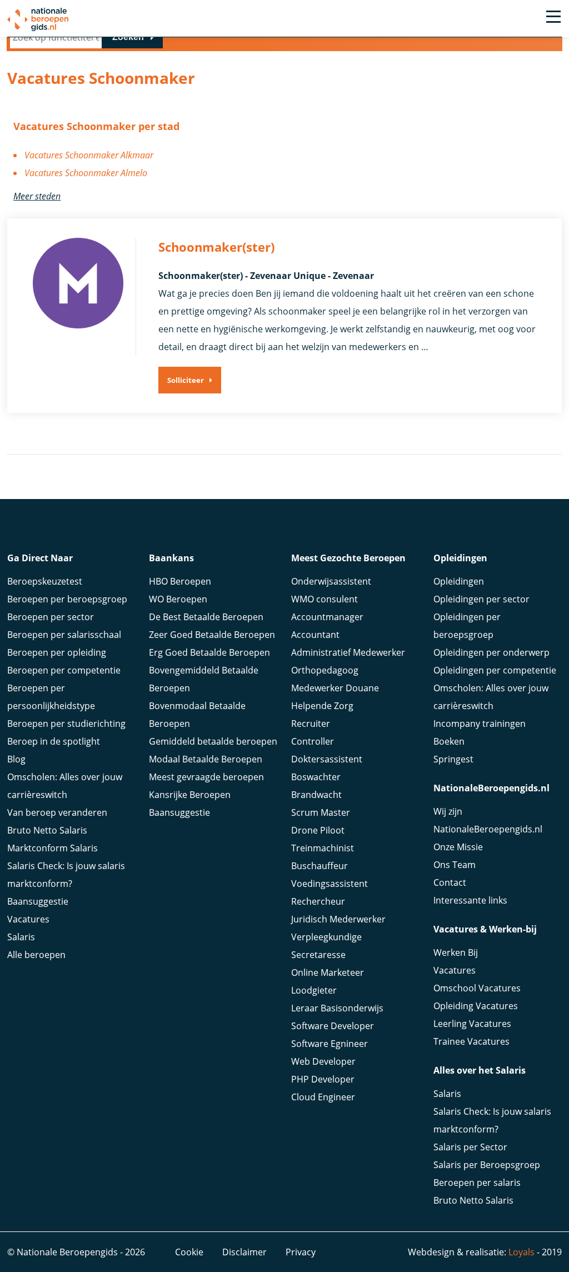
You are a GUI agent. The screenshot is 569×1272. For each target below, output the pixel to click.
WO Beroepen (178, 599)
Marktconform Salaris (52, 848)
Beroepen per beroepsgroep (67, 599)
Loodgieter (314, 990)
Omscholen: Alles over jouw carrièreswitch (64, 786)
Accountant (315, 634)
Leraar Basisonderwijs (337, 1008)
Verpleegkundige (326, 937)
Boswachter (316, 777)
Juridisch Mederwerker (338, 919)
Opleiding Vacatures (475, 1006)
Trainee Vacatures (471, 1041)
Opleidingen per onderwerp (491, 652)
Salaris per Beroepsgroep (486, 1165)
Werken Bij (455, 952)
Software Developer (332, 1026)
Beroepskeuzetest (44, 581)
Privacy (301, 1252)
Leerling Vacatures (472, 1023)
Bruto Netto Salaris (47, 830)
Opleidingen (458, 581)
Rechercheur (318, 901)
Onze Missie (458, 847)
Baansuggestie (37, 901)
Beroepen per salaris (477, 1182)
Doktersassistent (326, 759)
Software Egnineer (329, 1043)
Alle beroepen (36, 955)
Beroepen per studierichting (66, 723)
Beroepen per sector (50, 617)
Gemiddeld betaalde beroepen (213, 741)
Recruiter (310, 723)
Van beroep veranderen (57, 812)
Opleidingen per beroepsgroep (467, 626)
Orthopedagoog (324, 670)
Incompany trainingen (479, 723)
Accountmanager (327, 617)
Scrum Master (320, 812)
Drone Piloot (318, 830)
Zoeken (128, 37)
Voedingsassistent (329, 883)
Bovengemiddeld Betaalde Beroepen (203, 679)
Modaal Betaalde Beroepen (205, 759)
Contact (449, 882)
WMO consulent (324, 599)
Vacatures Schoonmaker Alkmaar (88, 155)
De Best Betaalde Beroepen (206, 617)
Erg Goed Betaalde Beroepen (209, 652)
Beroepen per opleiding (56, 652)
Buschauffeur (319, 866)
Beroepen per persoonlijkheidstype (51, 697)
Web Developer (323, 1061)
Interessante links (470, 900)
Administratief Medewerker (348, 652)
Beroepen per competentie (64, 670)
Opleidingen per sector (481, 599)
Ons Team (454, 865)
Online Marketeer (327, 972)
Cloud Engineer (323, 1097)
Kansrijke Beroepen (190, 795)
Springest (453, 759)
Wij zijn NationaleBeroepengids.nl (487, 820)
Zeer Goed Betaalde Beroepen (212, 634)
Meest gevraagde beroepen (206, 777)
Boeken (449, 741)
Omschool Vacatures (477, 988)
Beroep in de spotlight (53, 741)
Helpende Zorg (322, 706)
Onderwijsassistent (331, 581)
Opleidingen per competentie (494, 670)
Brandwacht (316, 795)
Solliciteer (185, 380)
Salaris (21, 937)
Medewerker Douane (335, 688)
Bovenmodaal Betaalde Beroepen (197, 715)
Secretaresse (318, 955)
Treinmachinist (322, 848)
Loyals (521, 1252)
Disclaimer (244, 1252)
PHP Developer (323, 1079)
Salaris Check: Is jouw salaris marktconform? (66, 875)
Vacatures (28, 919)
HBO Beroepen (180, 581)
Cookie (189, 1252)
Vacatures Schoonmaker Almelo (85, 173)
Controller (312, 741)
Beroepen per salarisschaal (64, 634)
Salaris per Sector (470, 1147)
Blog (16, 759)
